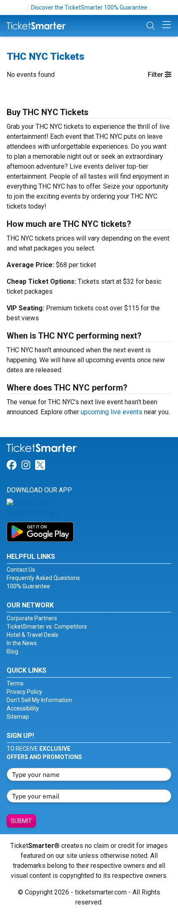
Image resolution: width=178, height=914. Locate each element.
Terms (15, 683)
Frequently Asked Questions (43, 578)
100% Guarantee (28, 586)
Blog (12, 651)
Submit (21, 821)
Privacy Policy (24, 691)
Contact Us (21, 569)
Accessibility (23, 708)
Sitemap (18, 716)
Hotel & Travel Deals (32, 634)
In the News (22, 643)
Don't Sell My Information (39, 700)
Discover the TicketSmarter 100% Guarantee (89, 7)
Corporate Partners (32, 618)
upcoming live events (111, 412)
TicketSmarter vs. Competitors (47, 626)
